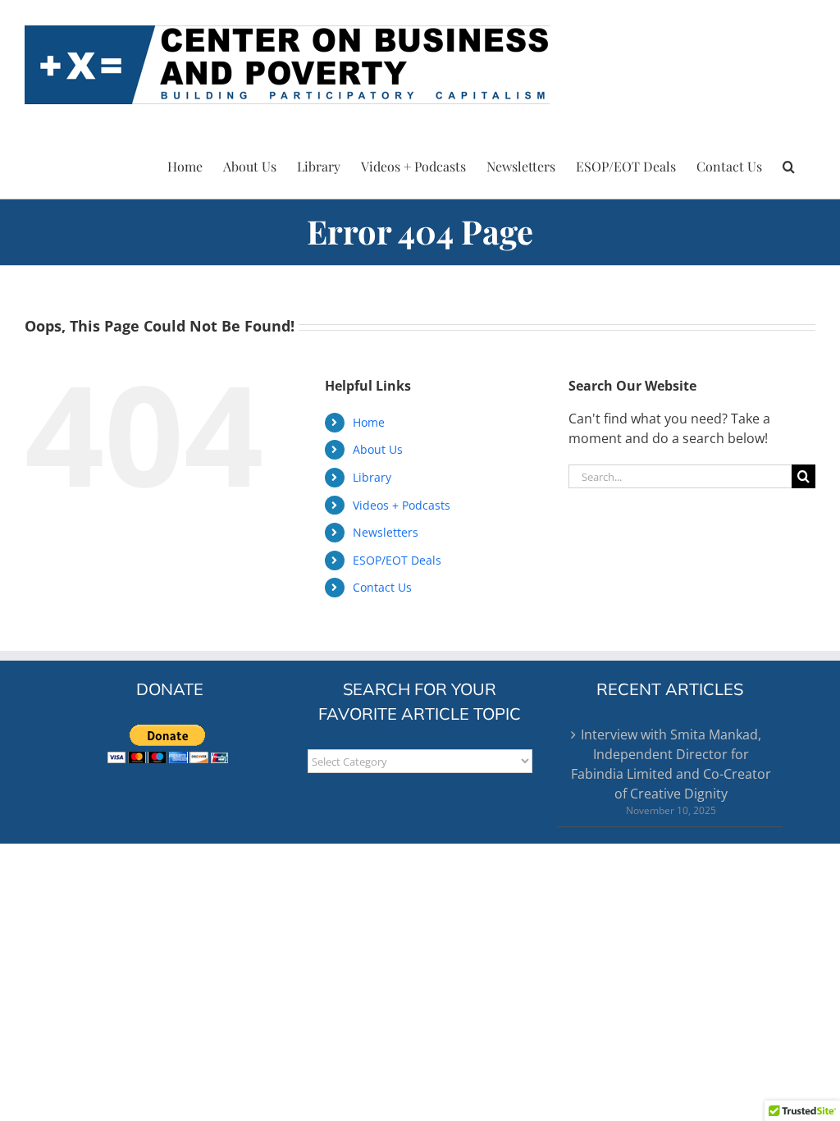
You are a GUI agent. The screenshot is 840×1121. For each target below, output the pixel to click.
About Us (378, 449)
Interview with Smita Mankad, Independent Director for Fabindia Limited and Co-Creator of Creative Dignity (671, 764)
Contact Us (382, 587)
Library (372, 477)
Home (369, 422)
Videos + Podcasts (401, 505)
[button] (789, 164)
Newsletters (385, 532)
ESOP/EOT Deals (397, 560)
